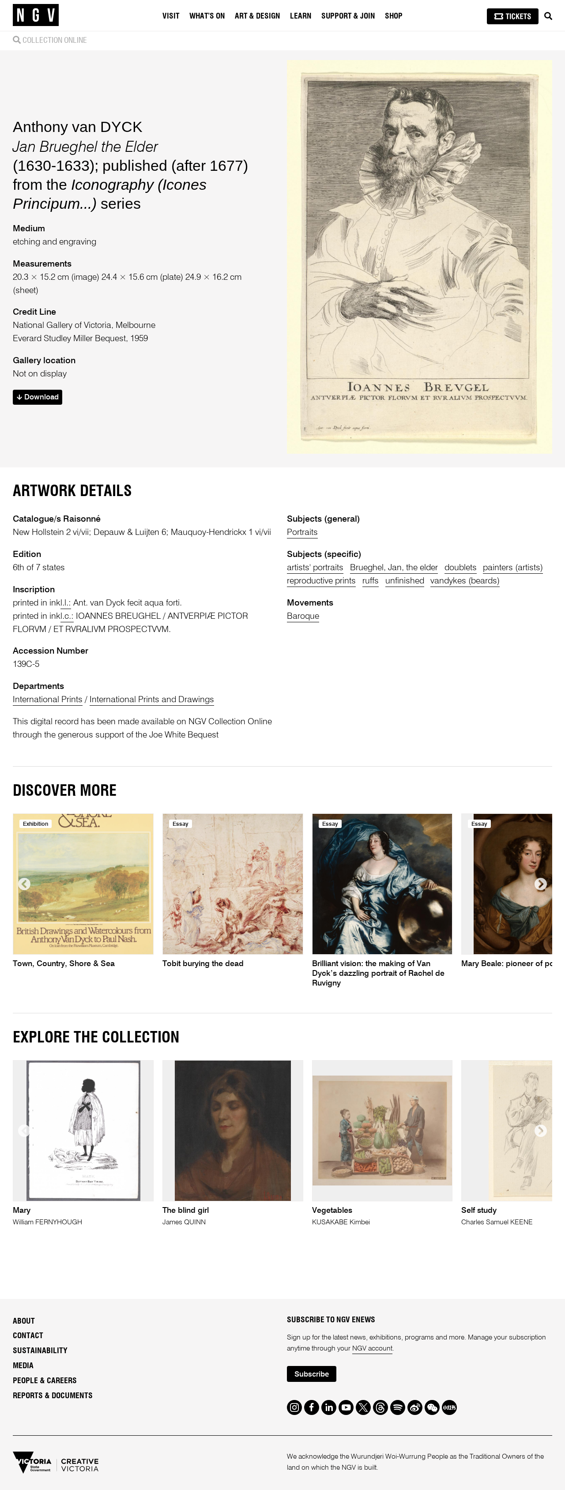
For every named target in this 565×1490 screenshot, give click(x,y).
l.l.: (65, 603)
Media (23, 1366)
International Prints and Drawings (152, 700)
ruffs (370, 581)
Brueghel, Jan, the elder (394, 568)
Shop (394, 16)
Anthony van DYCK (78, 126)
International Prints (48, 700)
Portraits (302, 532)
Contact (28, 1336)
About (24, 1321)
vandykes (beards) (465, 581)
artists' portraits (315, 568)
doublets (460, 568)
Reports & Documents (53, 1396)
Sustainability (40, 1351)
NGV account (372, 1348)
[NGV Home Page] (36, 15)
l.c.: (67, 616)
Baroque (303, 616)
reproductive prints (321, 581)
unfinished (404, 581)
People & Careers (45, 1381)
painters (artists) (513, 568)
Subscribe (311, 1374)
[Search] (548, 16)
